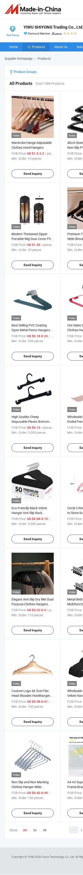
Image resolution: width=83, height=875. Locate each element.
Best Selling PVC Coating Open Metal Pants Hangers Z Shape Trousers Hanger (32, 330)
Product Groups (25, 72)
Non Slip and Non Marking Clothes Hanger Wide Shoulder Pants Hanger (30, 787)
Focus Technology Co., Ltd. (58, 857)
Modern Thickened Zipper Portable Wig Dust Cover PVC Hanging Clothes (32, 239)
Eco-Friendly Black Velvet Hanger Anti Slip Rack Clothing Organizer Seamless (32, 513)
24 (25, 830)
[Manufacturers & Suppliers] (34, 9)
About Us (60, 47)
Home (13, 47)
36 (35, 830)
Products (38, 47)
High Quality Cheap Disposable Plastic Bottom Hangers (30, 421)
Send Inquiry (33, 173)
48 (45, 830)
